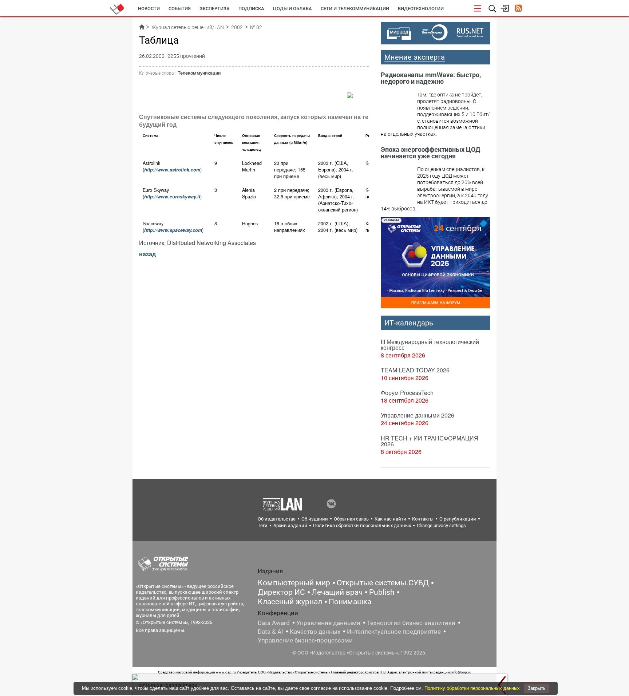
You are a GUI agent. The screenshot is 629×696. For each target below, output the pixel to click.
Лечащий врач (337, 592)
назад (147, 254)
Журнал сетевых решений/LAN (187, 27)
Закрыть (536, 688)
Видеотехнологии (421, 8)
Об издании (314, 519)
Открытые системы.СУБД (383, 582)
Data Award (274, 622)
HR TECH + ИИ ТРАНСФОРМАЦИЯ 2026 (429, 441)
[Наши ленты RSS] (518, 8)
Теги (263, 525)
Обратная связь (351, 519)
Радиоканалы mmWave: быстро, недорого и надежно (431, 78)
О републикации (457, 519)
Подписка (251, 8)
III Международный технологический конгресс (430, 344)
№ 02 (256, 27)
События (180, 8)
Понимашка (350, 601)
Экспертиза (214, 8)
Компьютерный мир (294, 582)
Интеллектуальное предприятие (394, 631)
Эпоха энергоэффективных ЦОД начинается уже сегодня (430, 153)
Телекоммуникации (199, 73)
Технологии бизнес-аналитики (411, 622)
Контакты (423, 519)
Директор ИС (281, 592)
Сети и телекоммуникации (355, 8)
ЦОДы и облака (292, 8)
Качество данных (315, 631)
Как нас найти (390, 519)
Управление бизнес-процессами (305, 640)
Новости (149, 8)
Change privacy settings (441, 525)
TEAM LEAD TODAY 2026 (415, 370)
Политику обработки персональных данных (472, 688)
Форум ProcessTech (407, 392)
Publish (382, 592)
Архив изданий (290, 525)
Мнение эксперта (414, 57)
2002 (237, 27)
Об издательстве (277, 519)
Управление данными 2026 (417, 415)
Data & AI (270, 631)
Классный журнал (290, 601)
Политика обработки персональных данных (362, 525)
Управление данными (328, 622)
